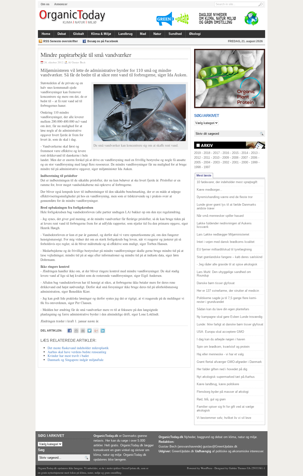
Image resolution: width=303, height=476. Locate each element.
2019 (197, 153)
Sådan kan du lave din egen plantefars (223, 309)
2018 (207, 153)
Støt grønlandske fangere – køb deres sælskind (229, 257)
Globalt (78, 34)
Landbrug (125, 34)
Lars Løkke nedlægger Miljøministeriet (223, 234)
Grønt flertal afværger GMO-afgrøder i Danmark (229, 362)
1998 (197, 167)
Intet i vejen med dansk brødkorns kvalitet (225, 242)
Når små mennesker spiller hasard (220, 215)
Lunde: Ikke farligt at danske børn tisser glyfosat (230, 324)
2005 (197, 162)
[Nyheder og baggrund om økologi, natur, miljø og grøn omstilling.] (73, 17)
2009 (225, 157)
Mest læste (203, 175)
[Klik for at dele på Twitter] (89, 330)
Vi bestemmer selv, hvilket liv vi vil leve (224, 418)
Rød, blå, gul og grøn (211, 399)
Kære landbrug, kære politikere (218, 384)
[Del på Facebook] (69, 330)
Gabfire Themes (237, 468)
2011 (207, 157)
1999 (254, 162)
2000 (244, 162)
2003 (216, 162)
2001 (235, 162)
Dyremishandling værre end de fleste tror (225, 197)
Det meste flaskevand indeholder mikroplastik (78, 348)
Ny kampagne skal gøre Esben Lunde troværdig (229, 317)
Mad (143, 34)
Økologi (195, 34)
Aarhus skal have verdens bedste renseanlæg (77, 352)
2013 (254, 153)
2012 (197, 157)
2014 (244, 153)
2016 (226, 153)
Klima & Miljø (101, 34)
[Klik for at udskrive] (76, 330)
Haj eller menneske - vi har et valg (220, 354)
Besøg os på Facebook (102, 41)
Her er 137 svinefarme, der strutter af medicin (228, 290)
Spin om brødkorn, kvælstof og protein (223, 346)
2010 (216, 157)
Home (46, 34)
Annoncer (60, 4)
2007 (244, 157)
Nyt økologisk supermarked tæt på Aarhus (226, 377)
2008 (235, 157)
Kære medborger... (209, 189)
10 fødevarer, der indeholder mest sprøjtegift (227, 182)
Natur (157, 34)
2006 (254, 157)
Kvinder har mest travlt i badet (68, 355)
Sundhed (175, 34)
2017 (216, 153)
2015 (235, 153)
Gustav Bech (78, 62)
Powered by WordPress (199, 468)
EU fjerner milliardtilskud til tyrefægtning (224, 249)
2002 (226, 162)
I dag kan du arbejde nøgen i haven (221, 339)
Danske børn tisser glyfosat (216, 283)
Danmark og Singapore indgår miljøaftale (75, 359)
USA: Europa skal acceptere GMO (220, 331)
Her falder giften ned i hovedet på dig (222, 369)
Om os (45, 4)
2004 (207, 162)
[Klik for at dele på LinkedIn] (102, 330)
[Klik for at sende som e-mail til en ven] (82, 330)
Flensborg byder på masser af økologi (223, 391)
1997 (207, 167)
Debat (62, 34)
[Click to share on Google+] (96, 330)
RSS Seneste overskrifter (60, 41)
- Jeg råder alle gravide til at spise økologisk (227, 264)
